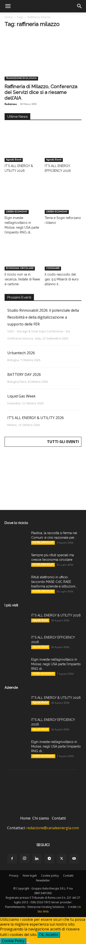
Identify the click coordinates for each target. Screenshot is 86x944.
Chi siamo (40, 818)
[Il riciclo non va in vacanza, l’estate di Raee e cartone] (23, 258)
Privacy (13, 876)
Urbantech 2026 (21, 352)
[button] (7, 6)
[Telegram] (49, 858)
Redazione (11, 104)
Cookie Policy (13, 940)
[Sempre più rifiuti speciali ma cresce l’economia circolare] (16, 561)
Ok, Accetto (48, 934)
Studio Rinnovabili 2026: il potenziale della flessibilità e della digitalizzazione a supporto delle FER (43, 317)
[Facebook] (12, 858)
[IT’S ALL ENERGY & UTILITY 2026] (23, 149)
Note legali (30, 876)
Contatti (59, 818)
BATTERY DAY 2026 (24, 374)
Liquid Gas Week (21, 396)
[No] (28, 942)
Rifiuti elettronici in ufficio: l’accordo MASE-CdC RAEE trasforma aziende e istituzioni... (54, 581)
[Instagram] (24, 858)
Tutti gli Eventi (63, 441)
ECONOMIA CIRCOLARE (19, 268)
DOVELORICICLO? (43, 542)
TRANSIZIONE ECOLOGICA (21, 78)
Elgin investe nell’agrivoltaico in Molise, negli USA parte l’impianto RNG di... (56, 664)
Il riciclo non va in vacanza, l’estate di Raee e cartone (22, 279)
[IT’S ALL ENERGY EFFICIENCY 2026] (63, 149)
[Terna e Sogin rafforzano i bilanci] (63, 201)
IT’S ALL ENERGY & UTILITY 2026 (35, 417)
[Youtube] (74, 858)
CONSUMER (53, 268)
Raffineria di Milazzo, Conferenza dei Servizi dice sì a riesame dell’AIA (41, 92)
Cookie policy (50, 876)
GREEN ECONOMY (16, 211)
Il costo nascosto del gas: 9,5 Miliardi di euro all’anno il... (62, 279)
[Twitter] (61, 858)
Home (9, 17)
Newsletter (43, 880)
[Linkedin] (37, 858)
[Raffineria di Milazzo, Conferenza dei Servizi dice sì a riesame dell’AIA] (43, 62)
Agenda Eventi (13, 159)
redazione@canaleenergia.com (52, 827)
